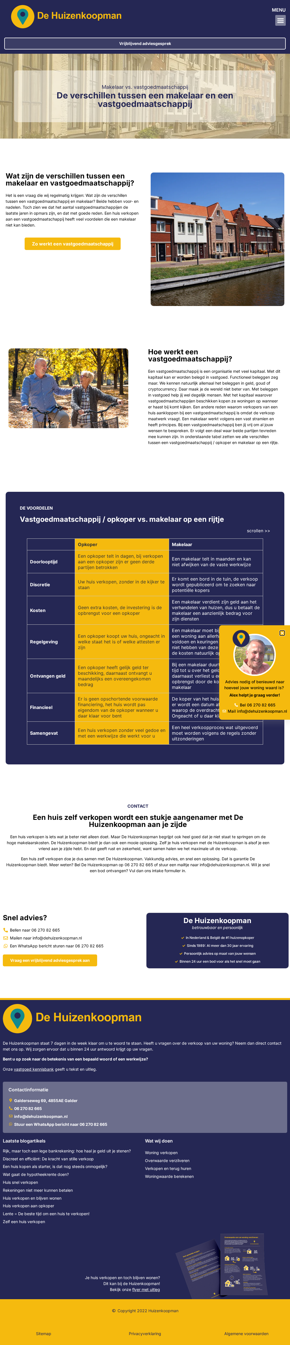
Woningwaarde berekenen (169, 1176)
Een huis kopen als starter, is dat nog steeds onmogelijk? (55, 1166)
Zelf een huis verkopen (24, 1221)
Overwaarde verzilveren (167, 1160)
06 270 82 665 (139, 864)
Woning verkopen (161, 1152)
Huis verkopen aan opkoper (28, 1205)
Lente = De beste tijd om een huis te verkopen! (46, 1213)
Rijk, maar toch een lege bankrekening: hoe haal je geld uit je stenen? (67, 1150)
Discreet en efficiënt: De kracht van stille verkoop (48, 1158)
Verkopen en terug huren (168, 1168)
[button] (280, 20)
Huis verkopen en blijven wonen (32, 1198)
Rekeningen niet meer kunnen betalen (38, 1190)
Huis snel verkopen (20, 1182)
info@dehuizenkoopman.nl (224, 864)
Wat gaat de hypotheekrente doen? (36, 1174)
